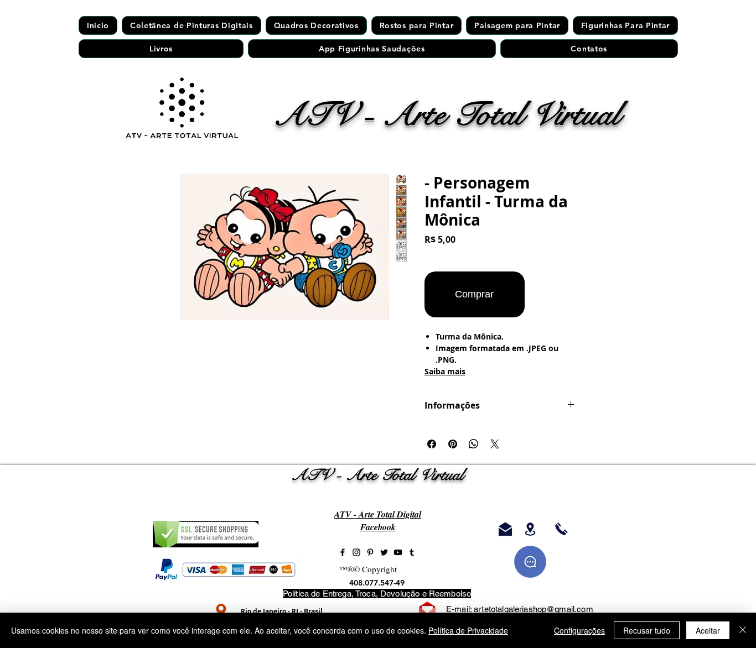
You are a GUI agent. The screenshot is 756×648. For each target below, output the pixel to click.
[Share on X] (494, 444)
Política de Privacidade (468, 630)
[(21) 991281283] (561, 529)
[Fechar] (742, 630)
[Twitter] (384, 552)
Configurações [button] (579, 630)
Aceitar (708, 630)
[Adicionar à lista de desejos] (552, 294)
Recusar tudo (646, 630)
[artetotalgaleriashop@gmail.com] (505, 529)
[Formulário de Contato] (427, 610)
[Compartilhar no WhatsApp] (473, 444)
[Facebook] (343, 552)
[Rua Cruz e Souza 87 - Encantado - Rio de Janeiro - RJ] (530, 529)
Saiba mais (444, 371)
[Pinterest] (370, 552)
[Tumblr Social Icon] (412, 552)
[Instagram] (356, 552)
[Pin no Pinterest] (452, 444)
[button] (416, 25)
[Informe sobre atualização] (530, 561)
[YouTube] (398, 552)
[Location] (221, 610)
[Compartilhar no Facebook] (431, 444)
